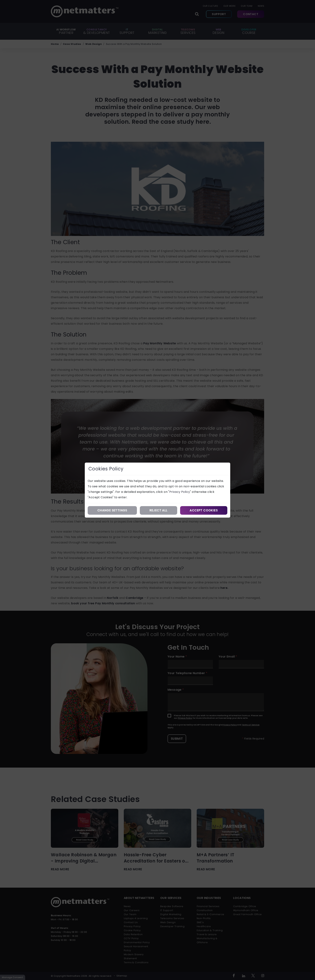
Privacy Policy (179, 492)
